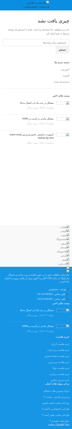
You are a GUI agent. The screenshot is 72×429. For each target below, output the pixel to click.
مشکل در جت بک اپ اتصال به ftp (37, 103)
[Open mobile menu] (68, 5)
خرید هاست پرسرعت (58, 350)
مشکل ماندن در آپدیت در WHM (38, 118)
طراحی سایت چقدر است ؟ (55, 414)
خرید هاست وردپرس (58, 362)
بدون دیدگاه (32, 107)
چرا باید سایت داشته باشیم (55, 403)
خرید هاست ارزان (60, 344)
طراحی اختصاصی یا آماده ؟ (55, 408)
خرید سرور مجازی (60, 380)
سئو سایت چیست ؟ (59, 420)
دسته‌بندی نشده (61, 81)
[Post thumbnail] (62, 106)
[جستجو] (2, 5)
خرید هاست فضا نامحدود (56, 356)
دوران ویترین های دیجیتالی (56, 390)
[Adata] (36, 249)
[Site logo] (36, 5)
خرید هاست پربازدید (59, 374)
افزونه (66, 75)
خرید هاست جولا (61, 368)
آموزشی (65, 69)
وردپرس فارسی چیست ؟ (56, 396)
